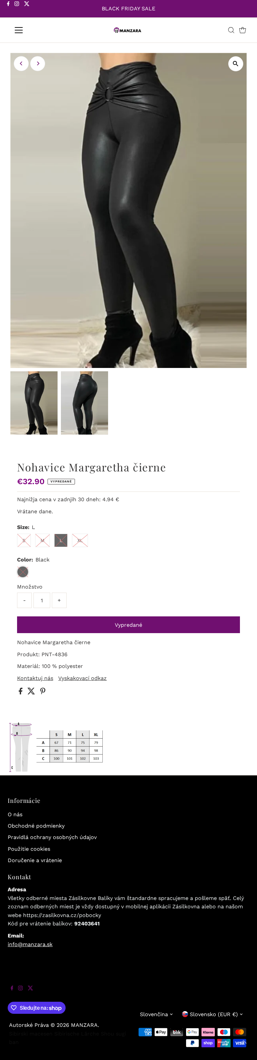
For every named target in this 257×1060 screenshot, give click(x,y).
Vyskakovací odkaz (82, 678)
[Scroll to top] (243, 1046)
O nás (15, 814)
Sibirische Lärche (76, 1034)
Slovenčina (154, 1014)
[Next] (37, 63)
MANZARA (84, 1025)
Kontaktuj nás (35, 678)
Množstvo (29, 587)
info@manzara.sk (30, 944)
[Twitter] (26, 9)
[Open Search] (231, 30)
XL (80, 540)
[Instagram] (17, 9)
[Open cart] (242, 30)
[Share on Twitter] (32, 692)
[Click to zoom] (235, 63)
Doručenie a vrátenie (35, 860)
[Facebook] (8, 9)
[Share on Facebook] (21, 692)
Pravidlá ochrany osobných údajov (52, 837)
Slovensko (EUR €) (214, 1014)
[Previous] (21, 63)
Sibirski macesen (31, 1034)
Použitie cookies (29, 849)
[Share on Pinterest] (43, 692)
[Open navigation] (38, 30)
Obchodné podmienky (36, 826)
